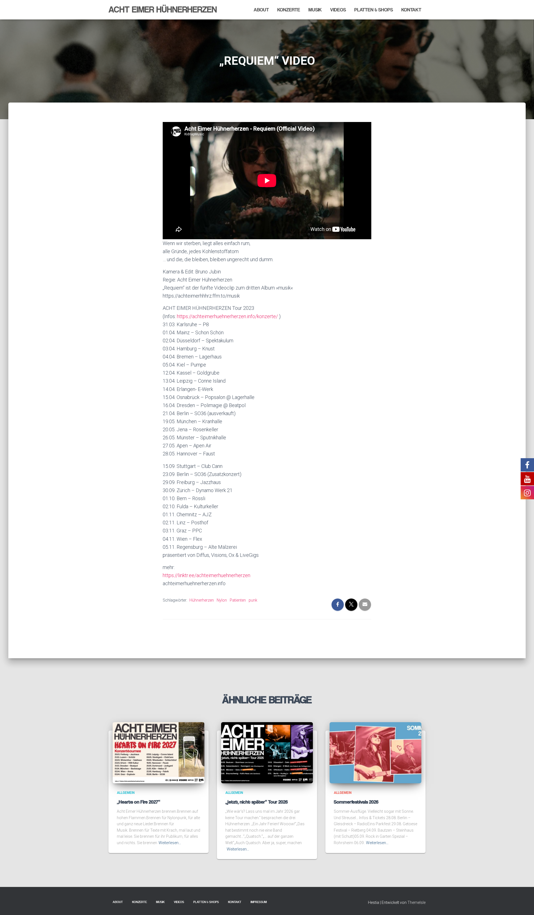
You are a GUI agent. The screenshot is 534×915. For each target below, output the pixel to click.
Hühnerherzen (201, 600)
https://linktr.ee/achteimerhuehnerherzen (206, 575)
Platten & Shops (373, 10)
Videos (338, 10)
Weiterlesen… (170, 843)
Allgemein (126, 793)
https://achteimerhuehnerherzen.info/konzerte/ (228, 316)
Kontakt (411, 10)
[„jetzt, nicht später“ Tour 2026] (267, 752)
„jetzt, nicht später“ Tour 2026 (256, 802)
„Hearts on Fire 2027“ (138, 802)
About (261, 10)
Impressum (259, 902)
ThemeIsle (416, 902)
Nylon (222, 600)
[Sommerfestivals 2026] (375, 752)
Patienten (238, 600)
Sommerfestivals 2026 (356, 802)
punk (253, 600)
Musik (315, 10)
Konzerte (288, 10)
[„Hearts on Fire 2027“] (158, 752)
